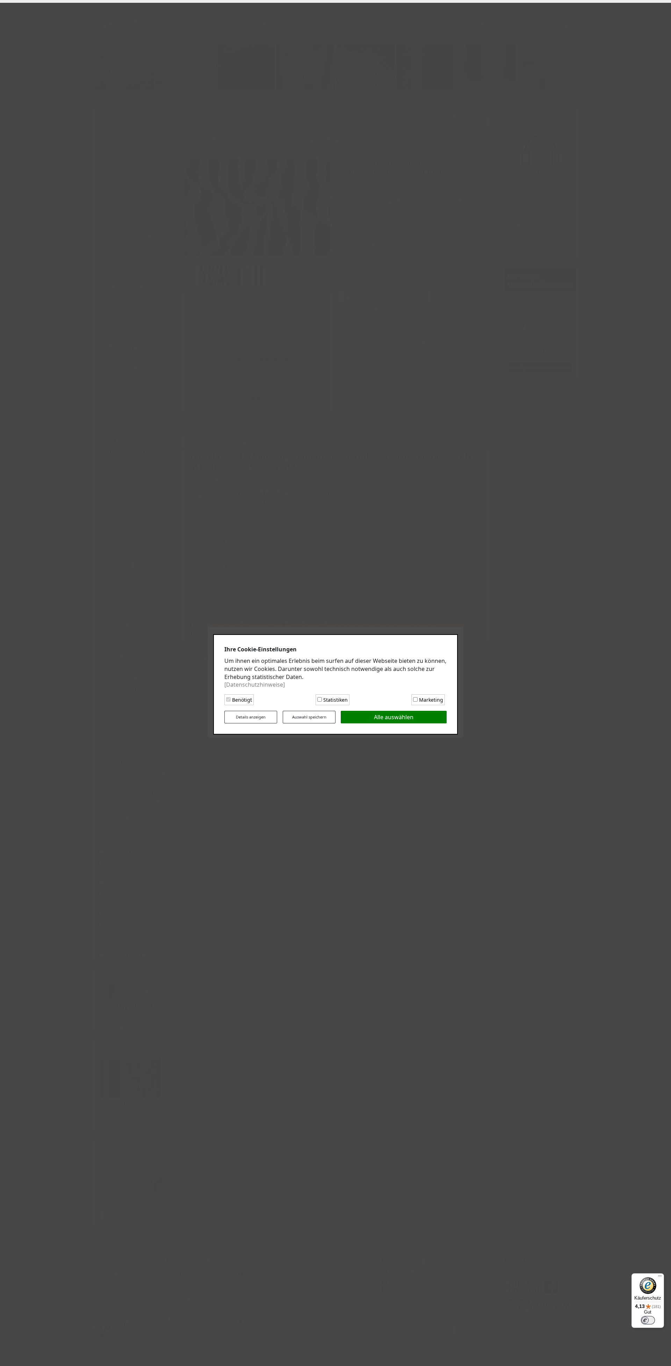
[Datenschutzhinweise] (254, 683)
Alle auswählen (393, 716)
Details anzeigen (251, 715)
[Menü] (660, 1277)
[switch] (648, 1320)
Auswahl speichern (309, 715)
